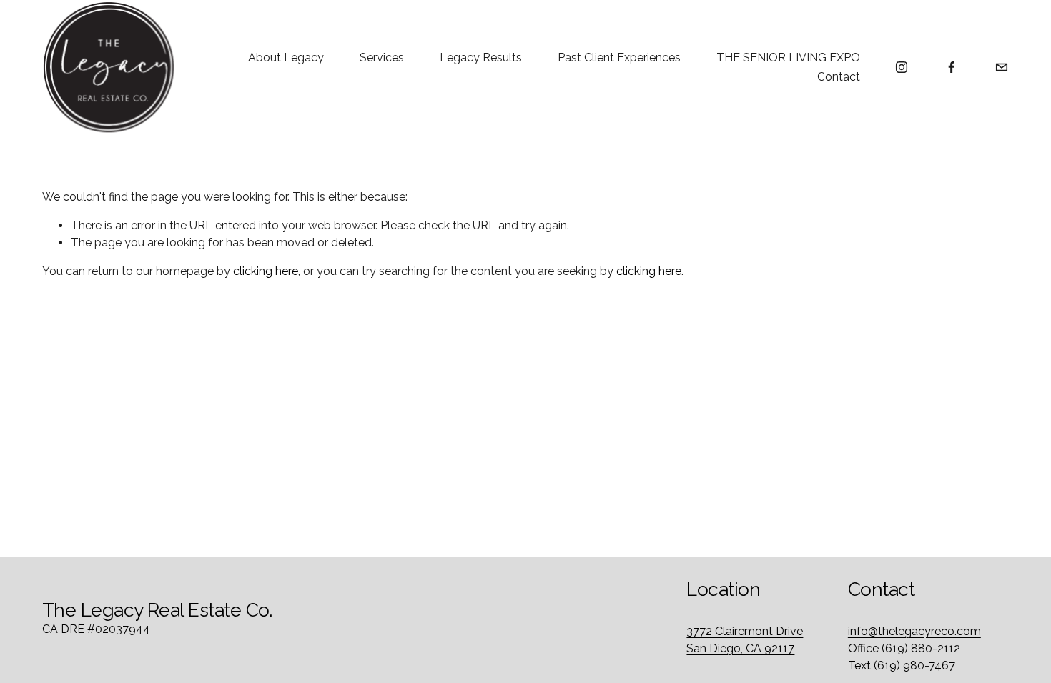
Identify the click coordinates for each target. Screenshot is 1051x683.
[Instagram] (901, 67)
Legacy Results (481, 57)
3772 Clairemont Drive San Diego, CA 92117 (744, 639)
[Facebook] (951, 67)
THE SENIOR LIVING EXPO (788, 57)
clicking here (265, 271)
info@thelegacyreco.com (914, 631)
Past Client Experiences (619, 57)
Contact (838, 77)
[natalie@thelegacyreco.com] (1002, 67)
